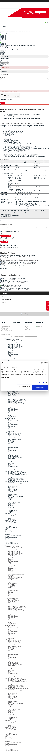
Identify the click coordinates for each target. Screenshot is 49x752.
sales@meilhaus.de (5, 334)
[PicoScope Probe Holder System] (12, 278)
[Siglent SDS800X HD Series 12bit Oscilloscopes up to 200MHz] (15, 288)
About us (4, 302)
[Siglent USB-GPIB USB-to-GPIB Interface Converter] (12, 231)
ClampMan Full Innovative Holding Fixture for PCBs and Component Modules (17, 263)
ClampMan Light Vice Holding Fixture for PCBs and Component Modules (16, 256)
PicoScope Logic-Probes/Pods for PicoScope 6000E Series (13, 282)
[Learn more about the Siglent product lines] (0, 221)
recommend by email (5, 64)
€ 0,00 (2, 16)
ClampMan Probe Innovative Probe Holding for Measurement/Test (15, 267)
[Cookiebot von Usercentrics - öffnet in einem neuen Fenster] (42, 363)
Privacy (26, 328)
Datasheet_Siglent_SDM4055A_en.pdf (9, 245)
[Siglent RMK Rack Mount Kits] (7, 237)
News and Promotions (6, 299)
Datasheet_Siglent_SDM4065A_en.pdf (9, 247)
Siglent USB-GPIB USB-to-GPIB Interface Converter (12, 233)
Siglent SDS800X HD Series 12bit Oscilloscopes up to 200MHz (14, 289)
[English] (24, 5)
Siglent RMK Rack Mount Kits (7, 238)
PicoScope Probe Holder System (7, 279)
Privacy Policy (10, 99)
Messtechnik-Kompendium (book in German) (10, 286)
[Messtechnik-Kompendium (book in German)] (11, 285)
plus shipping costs (19, 336)
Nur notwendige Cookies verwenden (24, 387)
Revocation (27, 329)
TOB (25, 327)
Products (4, 296)
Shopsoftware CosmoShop (31, 336)
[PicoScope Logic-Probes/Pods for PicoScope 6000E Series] (14, 281)
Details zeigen (42, 382)
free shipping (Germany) (12, 49)
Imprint (26, 326)
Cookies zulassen (40, 387)
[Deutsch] (24, 4)
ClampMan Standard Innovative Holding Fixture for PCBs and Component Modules (19, 260)
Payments (26, 330)
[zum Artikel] (17, 255)
